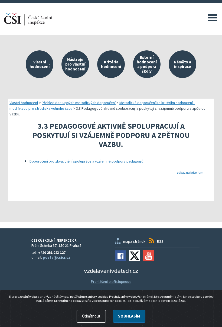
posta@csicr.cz (56, 257)
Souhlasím (129, 316)
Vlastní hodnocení (23, 102)
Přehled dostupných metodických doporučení (79, 102)
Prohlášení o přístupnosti (111, 281)
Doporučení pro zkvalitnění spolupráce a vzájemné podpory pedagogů (86, 161)
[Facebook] (120, 255)
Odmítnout (91, 316)
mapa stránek (134, 241)
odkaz (77, 301)
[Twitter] (134, 255)
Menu (212, 17)
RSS (160, 241)
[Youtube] (148, 255)
